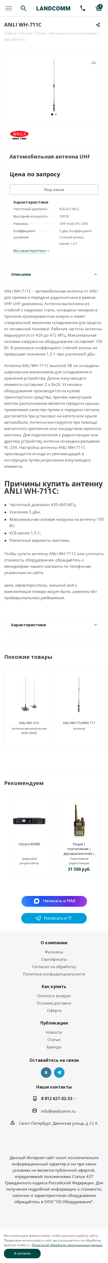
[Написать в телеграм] (54, 922)
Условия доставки (54, 1003)
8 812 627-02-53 (56, 1098)
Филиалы (54, 951)
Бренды (54, 1046)
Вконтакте (46, 1072)
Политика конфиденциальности (54, 974)
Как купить (54, 986)
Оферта (54, 1010)
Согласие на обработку (54, 966)
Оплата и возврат (54, 995)
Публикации (54, 1023)
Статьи (54, 1039)
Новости (54, 1032)
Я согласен (22, 1253)
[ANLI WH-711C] (54, 85)
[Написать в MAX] (54, 901)
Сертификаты (54, 959)
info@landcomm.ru (58, 1111)
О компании (54, 943)
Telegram (59, 1072)
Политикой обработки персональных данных (67, 1245)
